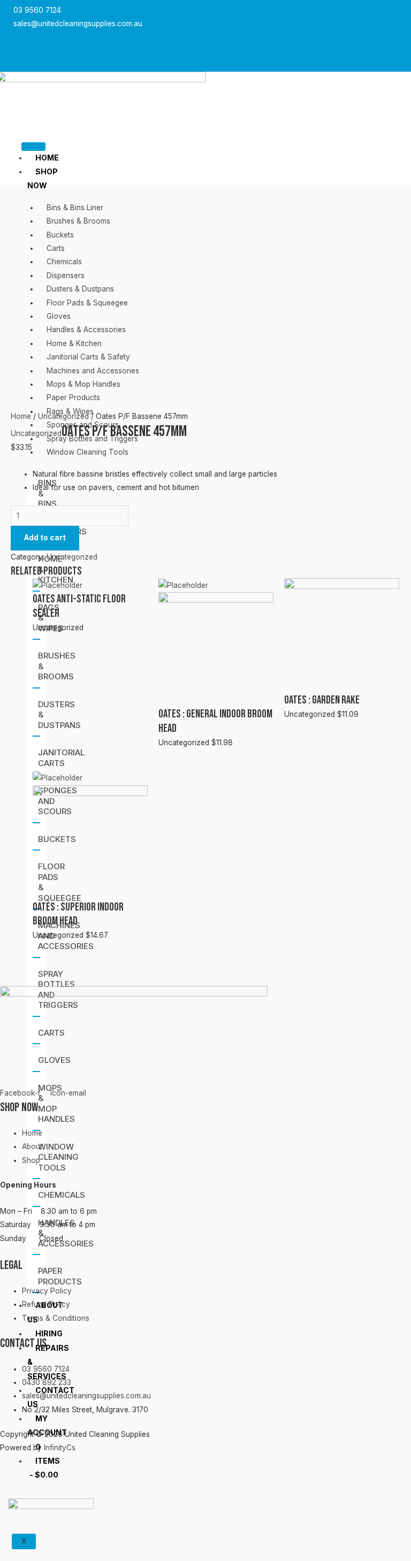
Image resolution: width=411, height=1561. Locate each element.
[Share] (375, 12)
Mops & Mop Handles (56, 1103)
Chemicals (61, 1195)
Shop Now (42, 178)
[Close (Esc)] (399, 12)
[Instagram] (92, 49)
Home (47, 157)
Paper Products (60, 1276)
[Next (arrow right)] (392, 727)
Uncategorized (63, 416)
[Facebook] (80, 49)
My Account (47, 1425)
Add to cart (45, 537)
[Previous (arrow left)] (18, 727)
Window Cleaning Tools (58, 1157)
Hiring (49, 1333)
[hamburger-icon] (33, 146)
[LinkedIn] (103, 49)
